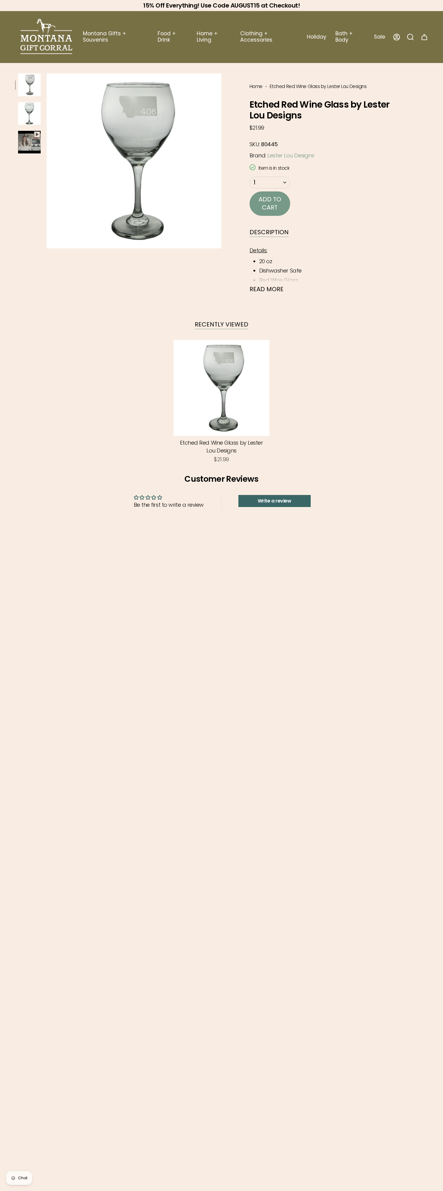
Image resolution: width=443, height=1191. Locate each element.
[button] (115, 37)
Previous (47, 161)
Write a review (274, 500)
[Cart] (424, 37)
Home (256, 86)
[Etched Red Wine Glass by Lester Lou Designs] (222, 388)
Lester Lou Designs (290, 155)
